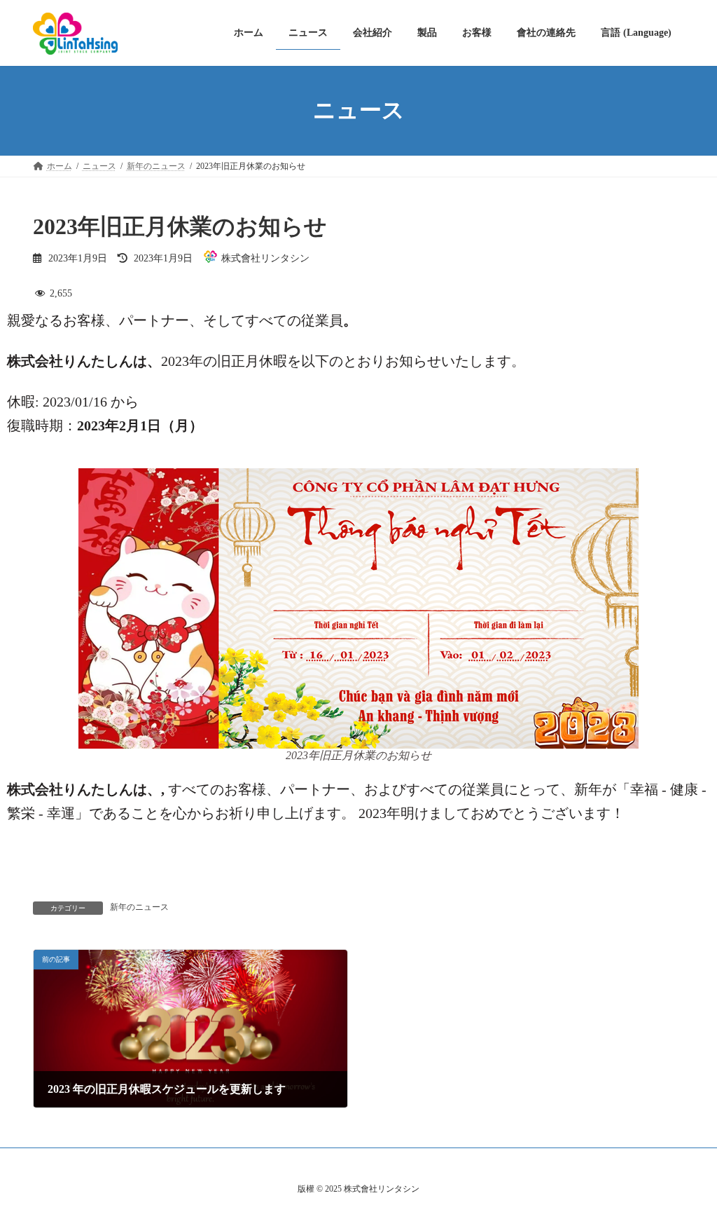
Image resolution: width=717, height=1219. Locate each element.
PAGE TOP (686, 1169)
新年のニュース (139, 907)
